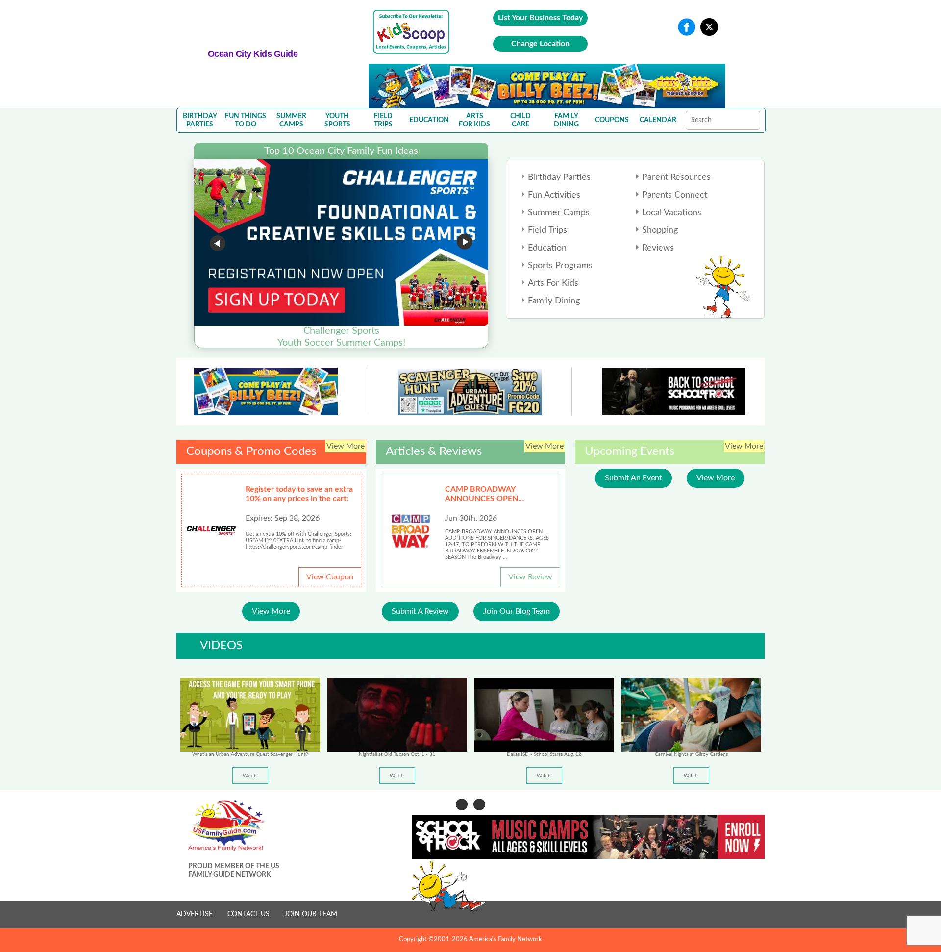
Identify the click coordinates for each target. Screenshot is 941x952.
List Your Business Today (540, 18)
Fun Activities (554, 195)
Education (547, 248)
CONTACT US (248, 914)
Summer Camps (559, 212)
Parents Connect (674, 195)
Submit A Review (420, 611)
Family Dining (554, 301)
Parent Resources (676, 177)
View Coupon (329, 577)
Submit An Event (633, 478)
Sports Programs (560, 265)
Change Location (540, 44)
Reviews (658, 248)
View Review (530, 577)
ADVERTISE (194, 914)
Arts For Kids (553, 283)
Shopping (660, 230)
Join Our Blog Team (516, 611)
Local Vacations (671, 212)
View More (271, 611)
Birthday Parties (559, 177)
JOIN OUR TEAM (310, 914)
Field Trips (547, 230)
